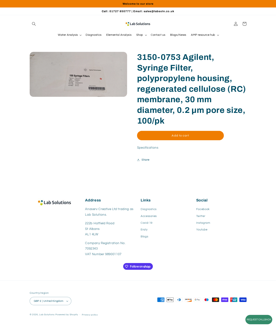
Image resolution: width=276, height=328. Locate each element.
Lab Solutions (47, 315)
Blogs (144, 236)
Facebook (203, 209)
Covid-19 (146, 222)
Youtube (201, 229)
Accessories (149, 216)
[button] (34, 23)
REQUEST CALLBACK (259, 319)
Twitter (200, 216)
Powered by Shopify (66, 315)
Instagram (203, 222)
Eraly (144, 229)
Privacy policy (90, 315)
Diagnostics (149, 209)
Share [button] (145, 159)
